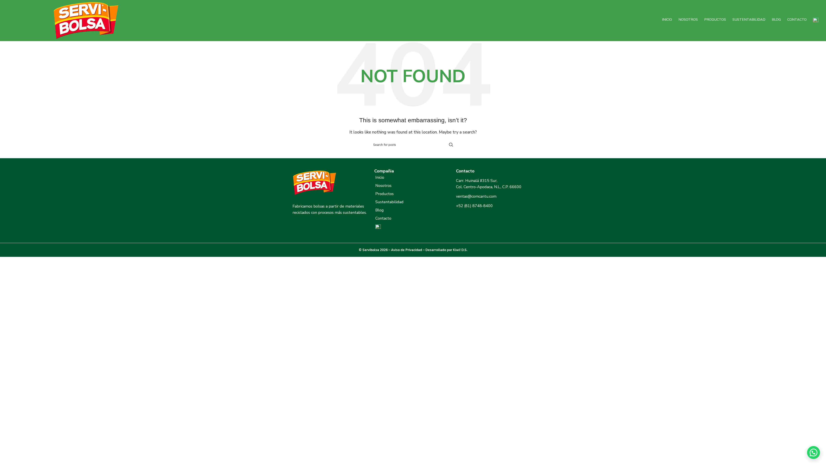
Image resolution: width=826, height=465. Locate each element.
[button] (813, 452)
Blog (776, 19)
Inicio (667, 19)
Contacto (797, 19)
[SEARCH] (451, 145)
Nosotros (688, 19)
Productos (715, 19)
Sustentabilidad (748, 19)
